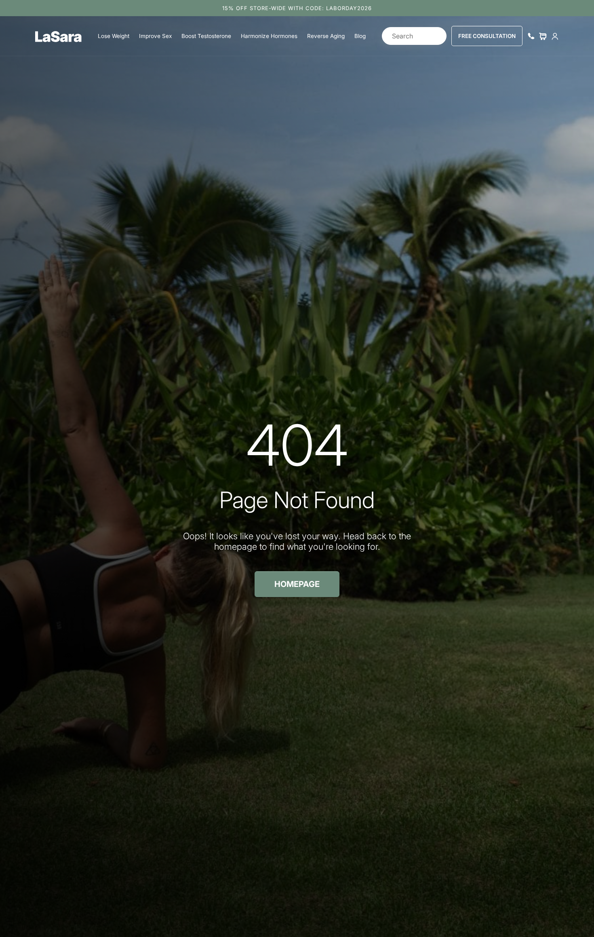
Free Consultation (487, 36)
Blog (360, 36)
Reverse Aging (326, 36)
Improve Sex (155, 36)
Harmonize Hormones (269, 36)
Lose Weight (113, 36)
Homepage (297, 584)
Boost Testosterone (206, 36)
